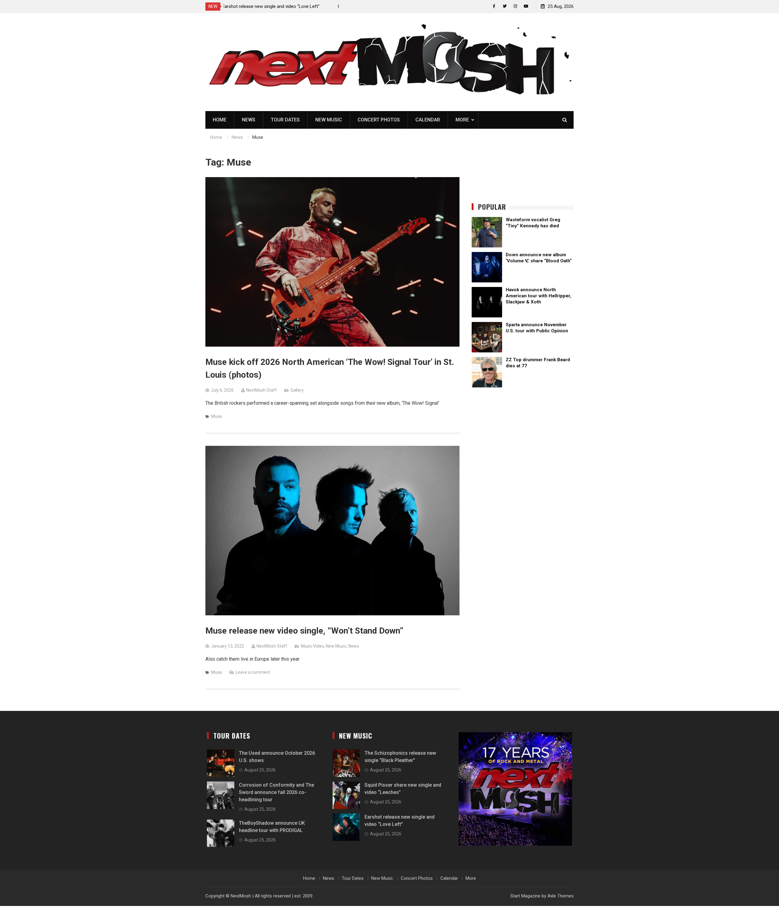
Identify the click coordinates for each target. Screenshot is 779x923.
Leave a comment (253, 672)
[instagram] (515, 6)
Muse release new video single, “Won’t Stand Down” (304, 631)
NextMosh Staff (261, 390)
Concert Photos (379, 120)
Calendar (427, 120)
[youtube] (526, 6)
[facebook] (494, 6)
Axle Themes (560, 896)
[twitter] (504, 6)
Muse (216, 416)
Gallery (297, 390)
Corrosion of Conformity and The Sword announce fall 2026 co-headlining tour (276, 792)
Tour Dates (285, 120)
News (248, 120)
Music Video (312, 646)
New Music (328, 120)
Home (219, 120)
